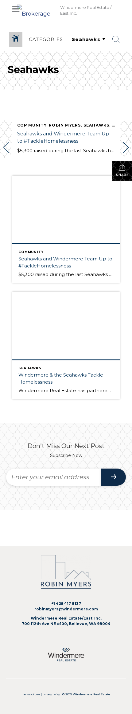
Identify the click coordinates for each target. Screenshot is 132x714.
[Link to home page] (35, 10)
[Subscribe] (113, 477)
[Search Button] (116, 39)
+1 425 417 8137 (66, 603)
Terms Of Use (31, 694)
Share (122, 175)
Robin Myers (65, 125)
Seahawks (96, 125)
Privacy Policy (51, 694)
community (31, 125)
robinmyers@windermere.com (66, 609)
